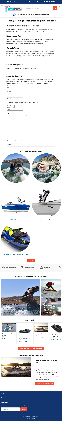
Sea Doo (20, 339)
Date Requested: (11, 107)
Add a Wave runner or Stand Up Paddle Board (31, 348)
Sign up (24, 409)
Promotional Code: (14, 141)
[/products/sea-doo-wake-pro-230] (25, 330)
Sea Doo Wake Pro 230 (24, 338)
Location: (9, 104)
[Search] (55, 8)
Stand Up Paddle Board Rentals (8, 334)
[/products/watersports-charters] (41, 327)
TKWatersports (5, 336)
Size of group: (10, 106)
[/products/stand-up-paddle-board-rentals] (9, 327)
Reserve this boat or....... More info (44, 383)
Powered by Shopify (31, 418)
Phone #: (9, 91)
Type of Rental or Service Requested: (16, 102)
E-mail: (9, 98)
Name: (9, 87)
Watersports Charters (40, 334)
